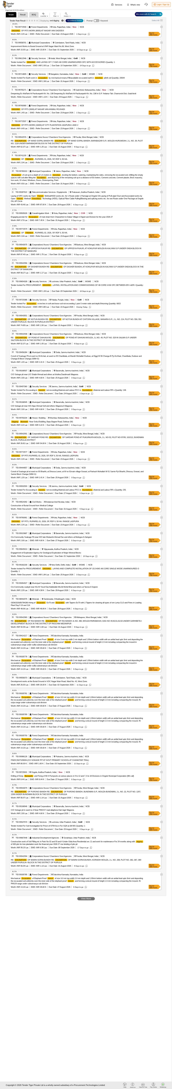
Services (118, 5)
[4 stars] (35, 20)
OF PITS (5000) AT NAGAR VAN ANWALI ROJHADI (38, 109)
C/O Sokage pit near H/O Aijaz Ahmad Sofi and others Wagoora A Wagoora (41, 406)
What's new (135, 5)
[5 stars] (37, 20)
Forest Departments (39, 27)
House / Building (38, 418)
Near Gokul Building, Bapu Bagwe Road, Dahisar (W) (42, 422)
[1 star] (27, 20)
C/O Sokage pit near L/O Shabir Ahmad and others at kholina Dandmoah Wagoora (44, 374)
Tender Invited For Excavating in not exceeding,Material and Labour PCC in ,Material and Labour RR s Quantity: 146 (68, 390)
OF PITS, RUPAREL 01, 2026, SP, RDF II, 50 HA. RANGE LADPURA (45, 521)
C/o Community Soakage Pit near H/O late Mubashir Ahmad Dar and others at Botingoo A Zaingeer (51, 537)
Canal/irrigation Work (40, 213)
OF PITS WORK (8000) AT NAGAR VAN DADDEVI (38, 31)
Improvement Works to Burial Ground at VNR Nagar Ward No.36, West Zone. (42, 46)
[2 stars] (29, 20)
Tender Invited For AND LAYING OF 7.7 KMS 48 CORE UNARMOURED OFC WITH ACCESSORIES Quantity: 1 (63, 62)
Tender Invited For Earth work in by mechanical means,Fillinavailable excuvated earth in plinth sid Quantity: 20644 (68, 78)
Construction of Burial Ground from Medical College (32, 505)
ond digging (54, 20)
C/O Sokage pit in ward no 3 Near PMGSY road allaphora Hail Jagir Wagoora (42, 810)
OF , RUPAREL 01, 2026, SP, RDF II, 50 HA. (40, 159)
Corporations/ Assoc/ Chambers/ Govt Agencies (51, 90)
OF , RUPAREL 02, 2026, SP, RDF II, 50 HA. (40, 233)
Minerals (35, 549)
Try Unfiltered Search (74, 20)
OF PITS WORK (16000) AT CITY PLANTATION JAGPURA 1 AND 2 (45, 125)
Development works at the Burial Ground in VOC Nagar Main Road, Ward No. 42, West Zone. (49, 681)
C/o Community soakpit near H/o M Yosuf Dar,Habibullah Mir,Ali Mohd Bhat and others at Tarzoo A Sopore (54, 587)
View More (86, 898)
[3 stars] (32, 20)
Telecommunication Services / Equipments (49, 192)
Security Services (38, 58)
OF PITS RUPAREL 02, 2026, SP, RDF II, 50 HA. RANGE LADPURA (45, 456)
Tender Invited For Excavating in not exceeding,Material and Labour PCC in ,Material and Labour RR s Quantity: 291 (68, 490)
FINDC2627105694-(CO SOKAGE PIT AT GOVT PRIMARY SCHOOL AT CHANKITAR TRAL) (50, 760)
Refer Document (42, 34)
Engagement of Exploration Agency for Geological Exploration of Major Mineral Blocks (46, 553)
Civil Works (37, 502)
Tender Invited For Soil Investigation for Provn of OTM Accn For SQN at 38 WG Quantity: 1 (48, 826)
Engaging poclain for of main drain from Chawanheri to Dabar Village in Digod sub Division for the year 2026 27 (62, 217)
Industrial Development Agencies (45, 838)
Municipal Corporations (40, 43)
